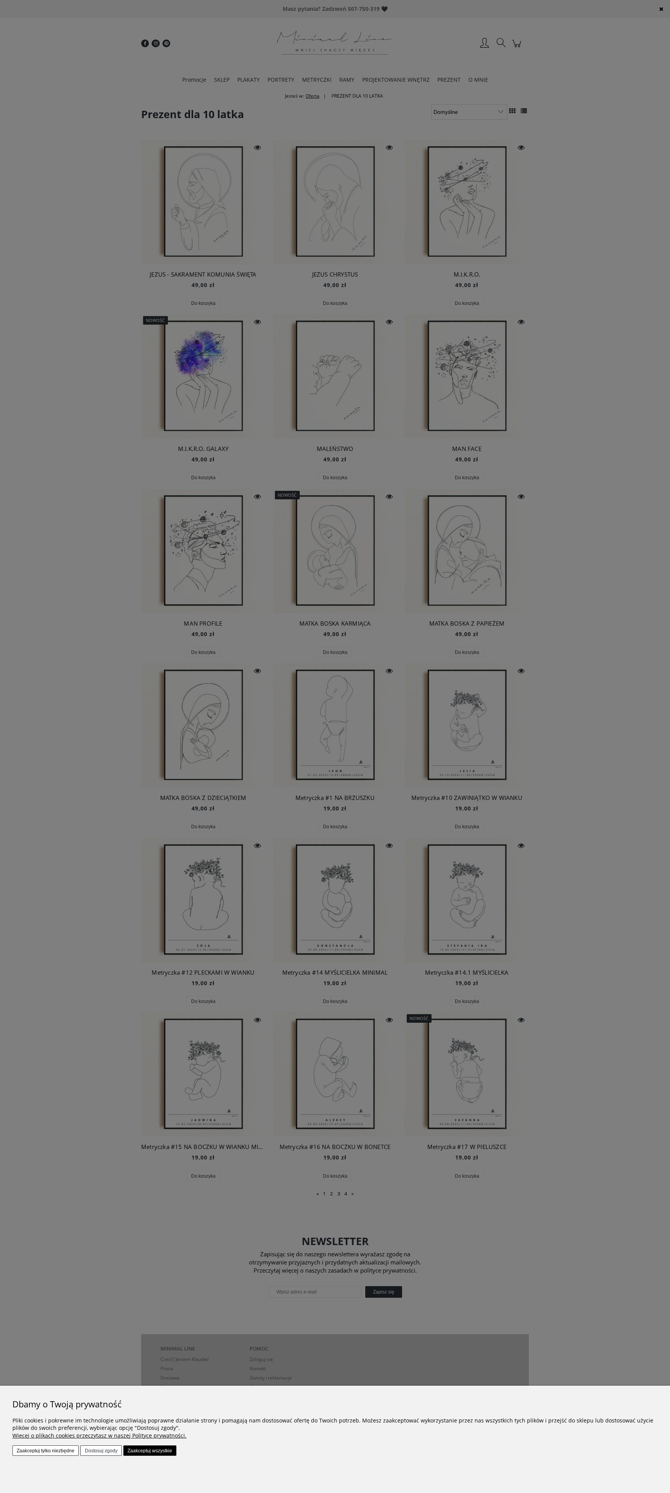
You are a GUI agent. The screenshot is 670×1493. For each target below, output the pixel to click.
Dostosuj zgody (101, 1450)
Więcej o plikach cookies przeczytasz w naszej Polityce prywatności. (99, 1435)
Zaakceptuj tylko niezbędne (45, 1450)
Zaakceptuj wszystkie (150, 1450)
